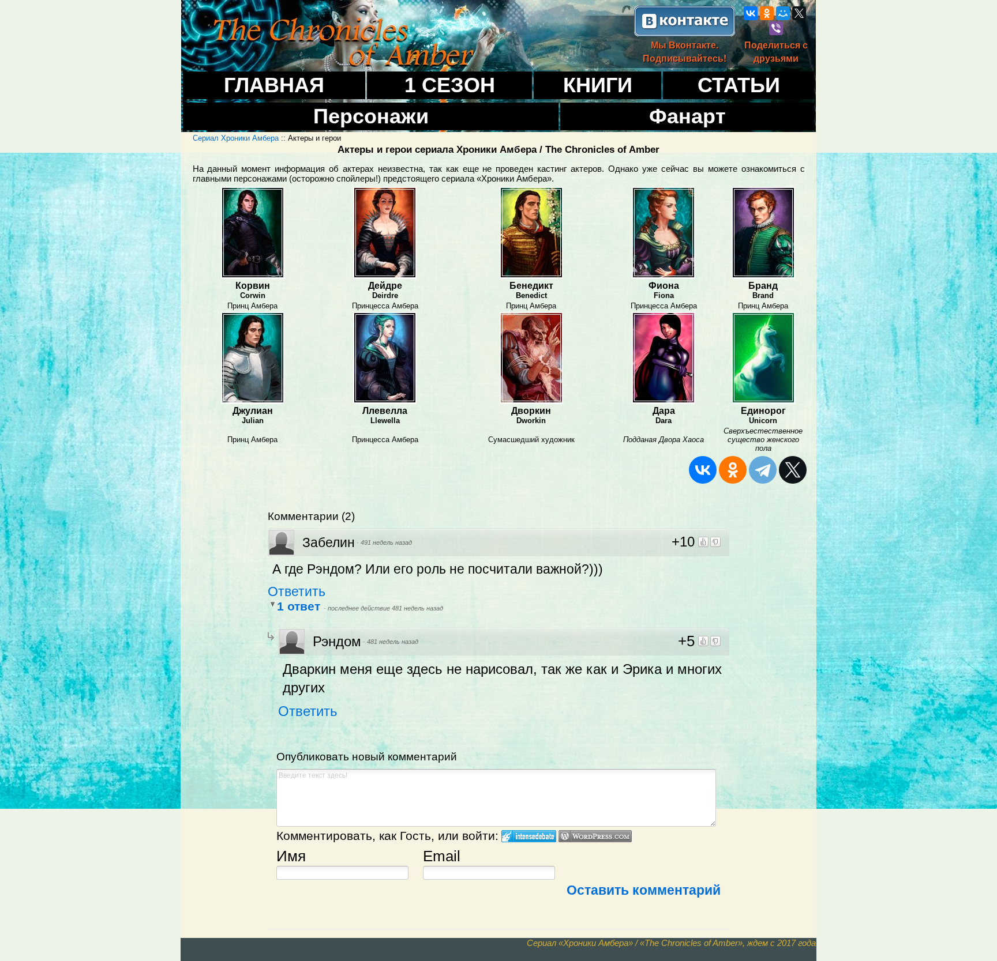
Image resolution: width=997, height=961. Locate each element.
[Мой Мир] (783, 13)
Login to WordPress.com (595, 836)
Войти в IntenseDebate (528, 836)
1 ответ (300, 606)
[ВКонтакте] (751, 13)
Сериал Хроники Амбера (236, 138)
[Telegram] (763, 470)
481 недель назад (392, 641)
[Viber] (776, 28)
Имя (291, 856)
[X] (799, 13)
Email (441, 856)
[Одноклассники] (767, 13)
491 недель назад (386, 542)
